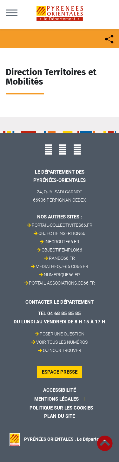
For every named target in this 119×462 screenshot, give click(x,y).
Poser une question (62, 333)
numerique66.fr (62, 274)
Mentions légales (56, 399)
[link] (105, 440)
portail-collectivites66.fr (62, 225)
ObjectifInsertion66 (61, 233)
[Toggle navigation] (12, 12)
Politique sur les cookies (61, 408)
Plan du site (59, 416)
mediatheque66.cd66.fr (62, 266)
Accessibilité (59, 390)
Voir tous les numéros (62, 342)
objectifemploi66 (62, 249)
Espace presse (59, 372)
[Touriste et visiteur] (108, 38)
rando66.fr (62, 258)
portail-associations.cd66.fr (62, 283)
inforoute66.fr (61, 241)
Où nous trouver (62, 350)
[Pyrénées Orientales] (59, 13)
